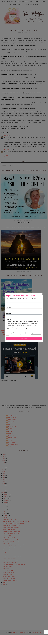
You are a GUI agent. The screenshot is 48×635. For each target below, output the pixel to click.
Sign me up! (24, 338)
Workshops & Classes (13, 327)
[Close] (42, 294)
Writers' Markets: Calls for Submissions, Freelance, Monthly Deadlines (23, 329)
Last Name (8, 313)
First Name (8, 307)
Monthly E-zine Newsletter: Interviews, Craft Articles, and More (22, 325)
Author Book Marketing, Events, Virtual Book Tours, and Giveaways (23, 321)
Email (7, 301)
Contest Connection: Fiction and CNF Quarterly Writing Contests (22, 323)
